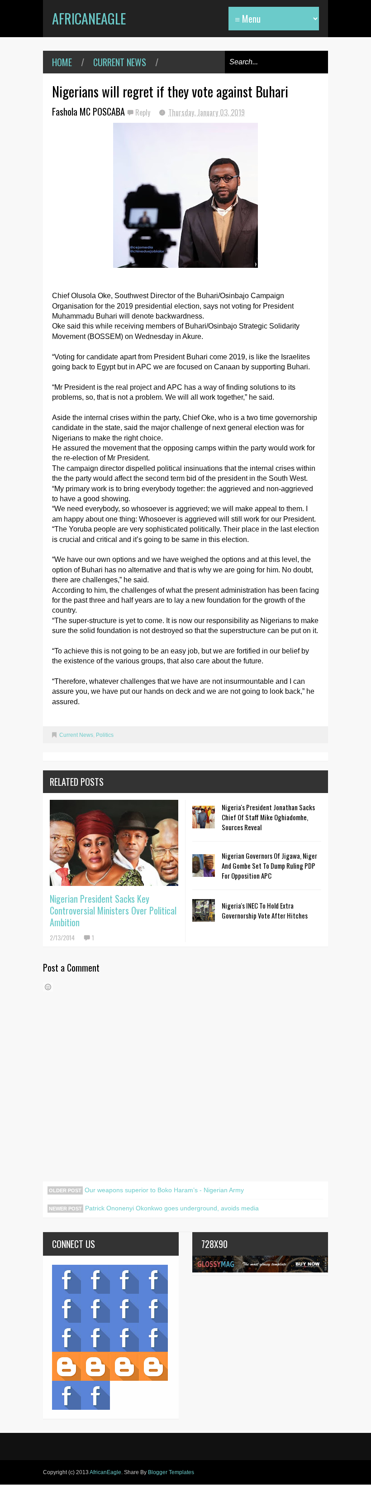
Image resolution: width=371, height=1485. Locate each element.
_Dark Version (95, 1366)
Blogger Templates (171, 1472)
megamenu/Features (153, 1308)
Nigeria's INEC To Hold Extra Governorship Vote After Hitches (265, 910)
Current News (119, 62)
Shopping (95, 1337)
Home (62, 62)
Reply (143, 112)
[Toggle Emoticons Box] (48, 987)
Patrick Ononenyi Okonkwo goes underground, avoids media (171, 1208)
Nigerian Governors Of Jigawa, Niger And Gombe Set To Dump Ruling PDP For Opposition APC (269, 865)
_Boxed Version (153, 1366)
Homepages (153, 1337)
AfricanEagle (89, 18)
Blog (66, 1279)
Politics (105, 735)
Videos (95, 1279)
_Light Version (124, 1366)
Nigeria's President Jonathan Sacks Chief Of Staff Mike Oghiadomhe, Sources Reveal (268, 817)
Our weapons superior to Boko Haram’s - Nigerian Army (163, 1190)
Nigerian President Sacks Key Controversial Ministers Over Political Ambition (113, 910)
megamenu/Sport (124, 1337)
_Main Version (66, 1366)
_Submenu (124, 1279)
